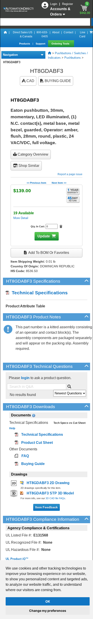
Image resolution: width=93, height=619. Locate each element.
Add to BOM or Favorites (48, 253)
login (25, 378)
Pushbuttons (72, 57)
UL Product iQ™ (17, 559)
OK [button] (47, 601)
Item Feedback (46, 507)
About (55, 32)
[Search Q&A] (69, 385)
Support (41, 43)
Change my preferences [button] (47, 610)
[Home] (5, 34)
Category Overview (32, 154)
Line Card (82, 34)
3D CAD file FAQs (55, 498)
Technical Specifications (38, 292)
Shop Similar (28, 166)
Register (67, 4)
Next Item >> (59, 182)
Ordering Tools (60, 43)
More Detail (20, 218)
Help (12, 428)
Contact (68, 32)
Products (25, 43)
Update (43, 236)
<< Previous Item (36, 182)
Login (54, 4)
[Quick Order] (91, 34)
